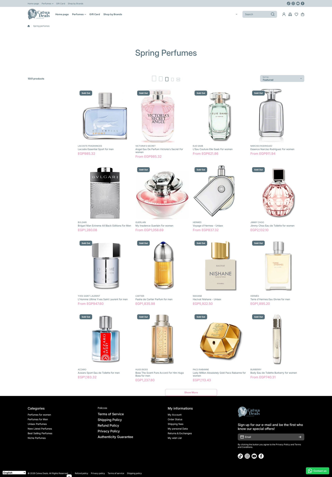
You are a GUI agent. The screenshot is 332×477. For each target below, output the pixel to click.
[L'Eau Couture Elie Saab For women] (220, 116)
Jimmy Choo (257, 222)
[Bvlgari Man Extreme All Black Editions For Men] (105, 192)
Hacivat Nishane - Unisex (207, 299)
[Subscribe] (300, 437)
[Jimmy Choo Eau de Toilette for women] (277, 192)
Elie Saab (198, 146)
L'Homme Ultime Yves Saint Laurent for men (103, 299)
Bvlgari (82, 222)
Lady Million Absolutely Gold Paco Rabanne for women (219, 374)
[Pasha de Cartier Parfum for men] (162, 266)
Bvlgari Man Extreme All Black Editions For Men (104, 225)
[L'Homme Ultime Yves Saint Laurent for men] (105, 266)
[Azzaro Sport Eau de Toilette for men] (105, 340)
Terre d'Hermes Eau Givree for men (270, 299)
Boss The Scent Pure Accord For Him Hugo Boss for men (159, 374)
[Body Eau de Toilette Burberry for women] (277, 340)
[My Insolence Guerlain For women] (162, 192)
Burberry (255, 369)
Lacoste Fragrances (90, 146)
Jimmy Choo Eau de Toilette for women (272, 225)
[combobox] (259, 14)
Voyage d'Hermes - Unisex (208, 225)
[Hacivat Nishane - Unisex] (220, 266)
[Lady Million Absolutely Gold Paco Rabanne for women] (220, 340)
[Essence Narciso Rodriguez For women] (277, 116)
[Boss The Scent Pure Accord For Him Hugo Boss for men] (162, 340)
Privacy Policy (283, 444)
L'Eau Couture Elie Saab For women (213, 149)
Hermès (254, 296)
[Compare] (290, 14)
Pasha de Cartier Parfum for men (153, 299)
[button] (302, 14)
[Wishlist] (296, 14)
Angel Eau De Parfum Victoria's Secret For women (159, 151)
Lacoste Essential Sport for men (96, 149)
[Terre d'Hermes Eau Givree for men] (277, 266)
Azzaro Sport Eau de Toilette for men (99, 372)
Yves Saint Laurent (89, 296)
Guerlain (140, 222)
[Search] (272, 14)
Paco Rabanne (201, 369)
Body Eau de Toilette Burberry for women (273, 372)
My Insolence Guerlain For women (154, 225)
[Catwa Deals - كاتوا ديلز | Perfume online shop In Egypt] (39, 14)
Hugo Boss (141, 369)
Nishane (197, 296)
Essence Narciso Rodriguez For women (272, 149)
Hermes (197, 222)
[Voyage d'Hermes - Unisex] (220, 192)
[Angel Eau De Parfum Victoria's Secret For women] (162, 116)
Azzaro (82, 369)
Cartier (139, 296)
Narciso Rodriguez (261, 146)
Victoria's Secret (145, 146)
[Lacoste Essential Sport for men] (105, 116)
